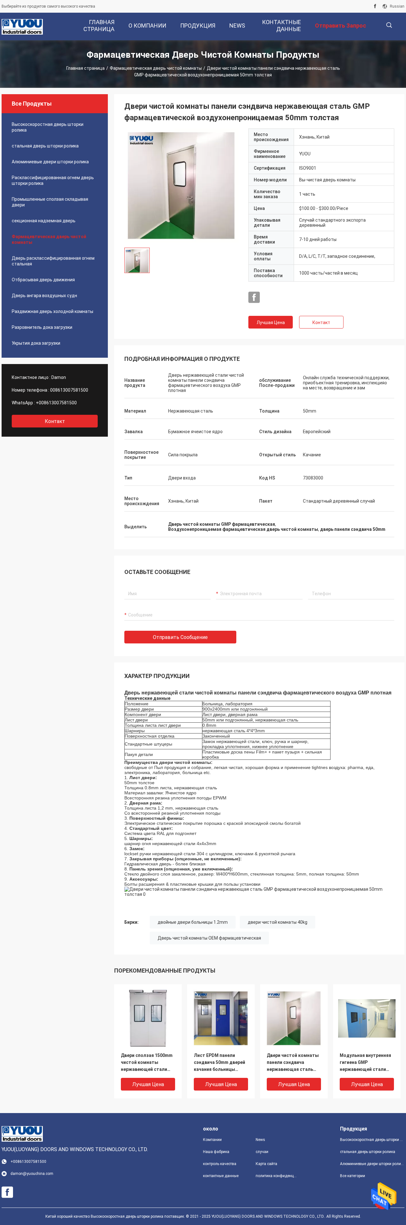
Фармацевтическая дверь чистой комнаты (156, 68)
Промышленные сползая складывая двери (50, 202)
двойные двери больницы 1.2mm (193, 922)
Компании (212, 1139)
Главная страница (85, 68)
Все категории (352, 1176)
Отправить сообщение (180, 637)
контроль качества (219, 1164)
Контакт (321, 322)
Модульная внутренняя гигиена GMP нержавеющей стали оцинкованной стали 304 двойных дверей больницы (365, 1063)
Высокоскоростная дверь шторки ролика (47, 127)
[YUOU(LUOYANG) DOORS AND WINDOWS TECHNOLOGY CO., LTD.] (22, 26)
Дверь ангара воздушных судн (44, 295)
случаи (262, 1152)
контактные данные (221, 1176)
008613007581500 (69, 390)
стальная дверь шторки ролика (45, 145)
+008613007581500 (56, 402)
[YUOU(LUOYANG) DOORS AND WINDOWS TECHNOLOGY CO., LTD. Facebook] (375, 6)
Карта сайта (266, 1164)
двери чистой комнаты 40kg (277, 922)
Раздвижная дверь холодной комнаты (52, 311)
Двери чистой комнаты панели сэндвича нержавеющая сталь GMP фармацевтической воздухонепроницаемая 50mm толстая (294, 1063)
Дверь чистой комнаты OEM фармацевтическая (209, 938)
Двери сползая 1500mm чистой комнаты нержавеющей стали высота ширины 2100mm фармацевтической (147, 1063)
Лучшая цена (271, 322)
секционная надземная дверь (43, 220)
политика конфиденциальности (277, 1176)
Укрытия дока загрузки (36, 343)
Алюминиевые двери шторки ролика (50, 161)
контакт (55, 421)
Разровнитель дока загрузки (42, 327)
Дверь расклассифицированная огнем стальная (53, 261)
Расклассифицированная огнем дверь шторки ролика (53, 180)
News (260, 1139)
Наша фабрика (216, 1152)
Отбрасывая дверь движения (43, 279)
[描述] (389, 25)
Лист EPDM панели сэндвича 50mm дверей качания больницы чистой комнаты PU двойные (219, 1063)
